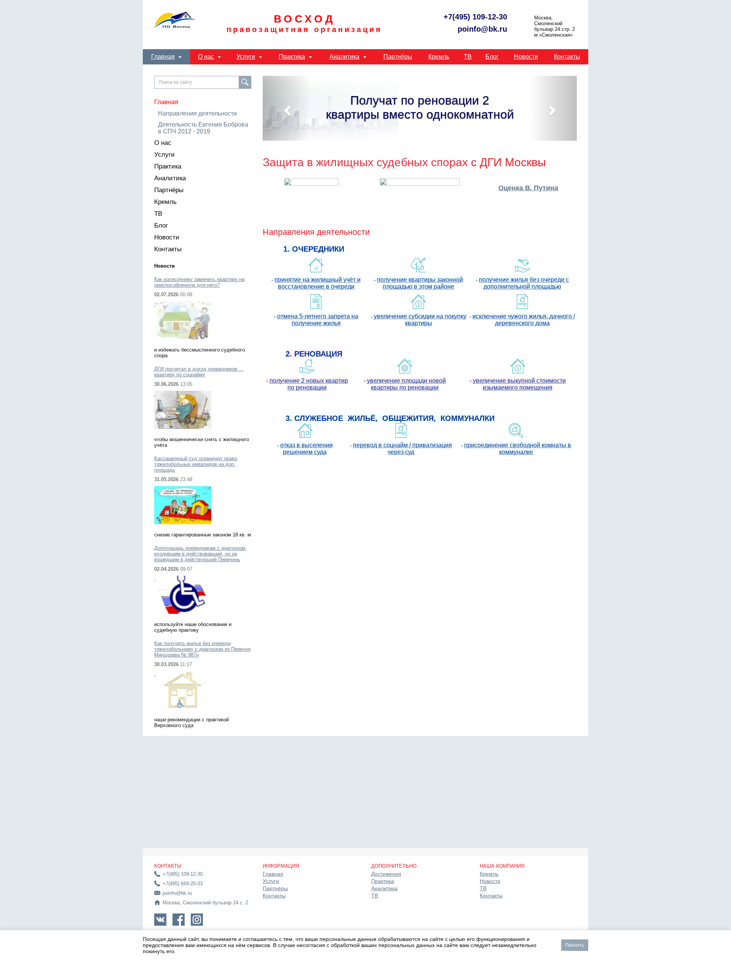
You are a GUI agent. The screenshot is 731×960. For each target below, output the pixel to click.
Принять (574, 945)
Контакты (567, 56)
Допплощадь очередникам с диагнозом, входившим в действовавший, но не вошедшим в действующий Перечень (200, 553)
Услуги (245, 56)
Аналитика (344, 56)
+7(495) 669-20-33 (183, 883)
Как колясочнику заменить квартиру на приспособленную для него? (199, 282)
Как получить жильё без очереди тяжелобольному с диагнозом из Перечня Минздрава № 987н (202, 649)
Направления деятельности (197, 113)
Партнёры (397, 56)
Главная (163, 56)
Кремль (438, 56)
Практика (292, 56)
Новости (526, 56)
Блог (492, 56)
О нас (206, 56)
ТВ (468, 56)
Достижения (386, 874)
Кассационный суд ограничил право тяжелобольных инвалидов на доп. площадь (195, 464)
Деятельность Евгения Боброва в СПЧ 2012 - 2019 (203, 128)
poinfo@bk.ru (482, 29)
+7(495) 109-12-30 (475, 17)
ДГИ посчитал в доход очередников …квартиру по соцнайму (199, 371)
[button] (286, 108)
